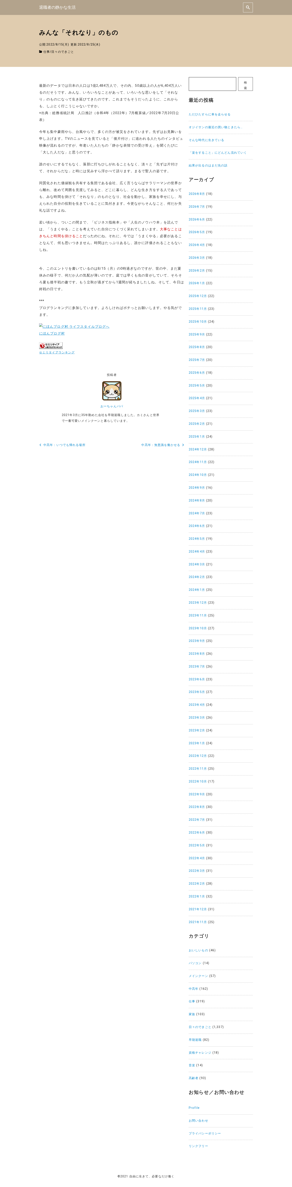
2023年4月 (197, 705)
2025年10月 (198, 322)
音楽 (192, 1065)
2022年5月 (197, 845)
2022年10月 (198, 781)
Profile (194, 1108)
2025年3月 (197, 411)
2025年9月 (197, 334)
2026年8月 (197, 194)
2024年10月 (198, 475)
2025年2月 (197, 424)
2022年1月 (197, 896)
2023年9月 (197, 641)
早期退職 (195, 1040)
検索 (245, 85)
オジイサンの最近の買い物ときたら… (216, 127)
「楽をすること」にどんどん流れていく (218, 152)
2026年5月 (197, 232)
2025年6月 (197, 373)
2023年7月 (197, 666)
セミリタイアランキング (57, 352)
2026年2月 (197, 270)
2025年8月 (197, 347)
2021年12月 (198, 909)
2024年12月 (198, 449)
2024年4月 (197, 551)
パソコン (195, 963)
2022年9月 (197, 794)
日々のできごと (62, 52)
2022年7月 (197, 820)
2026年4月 (197, 245)
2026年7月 (197, 207)
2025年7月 (197, 360)
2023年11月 (198, 615)
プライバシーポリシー (205, 1133)
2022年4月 (197, 858)
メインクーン (198, 976)
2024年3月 (197, 564)
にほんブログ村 (52, 333)
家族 (192, 1014)
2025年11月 (198, 309)
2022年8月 (197, 807)
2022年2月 (197, 883)
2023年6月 (197, 679)
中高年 (193, 989)
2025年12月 (198, 296)
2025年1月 (197, 436)
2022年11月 (198, 769)
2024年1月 (197, 590)
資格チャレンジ (200, 1053)
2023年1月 (197, 743)
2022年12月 (198, 756)
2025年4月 (197, 398)
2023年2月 (197, 730)
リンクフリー (198, 1146)
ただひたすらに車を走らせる (210, 114)
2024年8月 (197, 500)
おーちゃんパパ (111, 406)
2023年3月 (197, 717)
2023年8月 (197, 654)
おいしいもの (198, 950)
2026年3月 (197, 258)
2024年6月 (197, 526)
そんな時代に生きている (206, 140)
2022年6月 (197, 832)
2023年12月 (198, 603)
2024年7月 (197, 513)
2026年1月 (197, 283)
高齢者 (193, 1078)
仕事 (46, 52)
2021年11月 (198, 922)
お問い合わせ (198, 1120)
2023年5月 (197, 692)
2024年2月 (197, 577)
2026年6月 (197, 219)
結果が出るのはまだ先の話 (208, 165)
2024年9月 (197, 488)
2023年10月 (198, 628)
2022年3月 (197, 871)
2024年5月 (197, 539)
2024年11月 (198, 462)
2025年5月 (197, 385)
